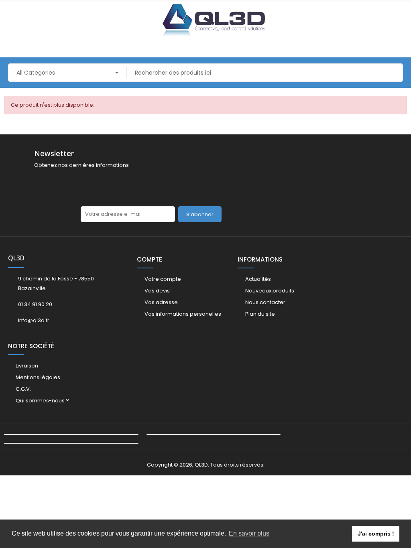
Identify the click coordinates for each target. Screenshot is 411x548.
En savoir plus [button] (249, 533)
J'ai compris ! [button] (376, 533)
